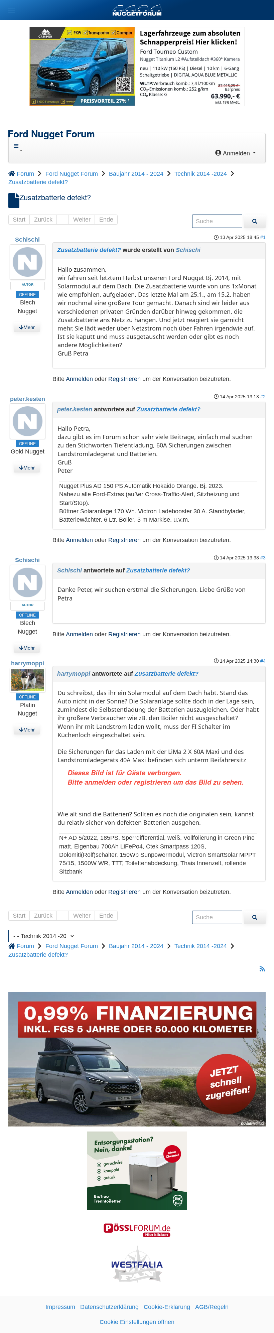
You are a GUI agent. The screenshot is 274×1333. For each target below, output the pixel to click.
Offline (27, 294)
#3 (263, 557)
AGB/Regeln (212, 1307)
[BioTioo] (137, 1170)
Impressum (60, 1307)
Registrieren (124, 379)
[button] (11, 10)
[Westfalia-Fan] (137, 1263)
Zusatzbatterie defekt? (89, 250)
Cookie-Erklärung (167, 1307)
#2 (263, 396)
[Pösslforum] (137, 1229)
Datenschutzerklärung (109, 1307)
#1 (263, 237)
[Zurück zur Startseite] (137, 10)
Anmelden (79, 379)
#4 (263, 661)
